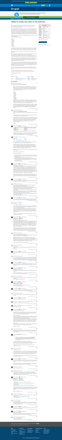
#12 (36, 244)
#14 (36, 255)
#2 (36, 109)
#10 (36, 216)
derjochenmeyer (33, 78)
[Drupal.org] (22, 9)
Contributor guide (22, 431)
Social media (13, 430)
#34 (36, 406)
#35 (36, 410)
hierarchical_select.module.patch (20, 78)
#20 (36, 292)
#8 (36, 197)
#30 (36, 370)
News (12, 428)
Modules (12, 18)
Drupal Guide (29, 429)
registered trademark (29, 437)
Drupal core (37, 429)
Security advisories (14, 433)
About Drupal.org (46, 431)
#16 (36, 267)
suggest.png (17, 77)
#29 (36, 366)
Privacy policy (46, 433)
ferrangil (32, 77)
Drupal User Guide (30, 430)
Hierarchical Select (18, 18)
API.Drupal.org (29, 432)
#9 (36, 202)
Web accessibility (46, 429)
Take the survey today (31, 17)
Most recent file (46, 39)
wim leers (44, 32)
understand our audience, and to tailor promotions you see (40, 1)
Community (33, 5)
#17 (36, 276)
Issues (23, 18)
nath (14, 400)
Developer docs (29, 431)
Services (20, 429)
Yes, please (27, 2)
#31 (36, 376)
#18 (36, 281)
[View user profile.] (12, 84)
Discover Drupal (15, 5)
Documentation (30, 428)
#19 (36, 288)
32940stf (14, 293)
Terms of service (46, 432)
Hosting (20, 430)
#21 (36, 297)
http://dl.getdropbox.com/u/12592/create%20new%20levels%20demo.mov (23, 385)
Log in (29, 108)
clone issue (45, 44)
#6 (36, 178)
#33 (36, 399)
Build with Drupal (21, 5)
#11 (36, 232)
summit (14, 393)
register (31, 108)
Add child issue (41, 44)
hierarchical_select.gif (19, 79)
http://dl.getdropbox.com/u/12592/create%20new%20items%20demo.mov (23, 383)
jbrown (14, 366)
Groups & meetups (22, 432)
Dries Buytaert (36, 437)
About (45, 428)
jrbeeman (14, 305)
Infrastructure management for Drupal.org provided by (23, 423)
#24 (36, 309)
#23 (36, 305)
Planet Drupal (13, 429)
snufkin (14, 328)
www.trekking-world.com (16, 397)
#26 (36, 334)
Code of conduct (22, 434)
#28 (36, 358)
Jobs (12, 434)
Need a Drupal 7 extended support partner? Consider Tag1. (20, 424)
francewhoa (15, 301)
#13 (36, 251)
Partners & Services (28, 5)
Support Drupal (38, 5)
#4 (36, 136)
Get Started (43, 5)
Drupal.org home (12, 5)
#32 (36, 393)
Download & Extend (39, 428)
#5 (36, 163)
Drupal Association (47, 430)
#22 (36, 301)
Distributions (38, 432)
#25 (36, 328)
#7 (36, 183)
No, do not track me (33, 2)
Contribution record (43, 42)
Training (23, 429)
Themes (37, 431)
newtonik (14, 83)
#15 (36, 262)
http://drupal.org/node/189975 (31, 131)
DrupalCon (21, 433)
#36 (36, 416)
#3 (36, 125)
